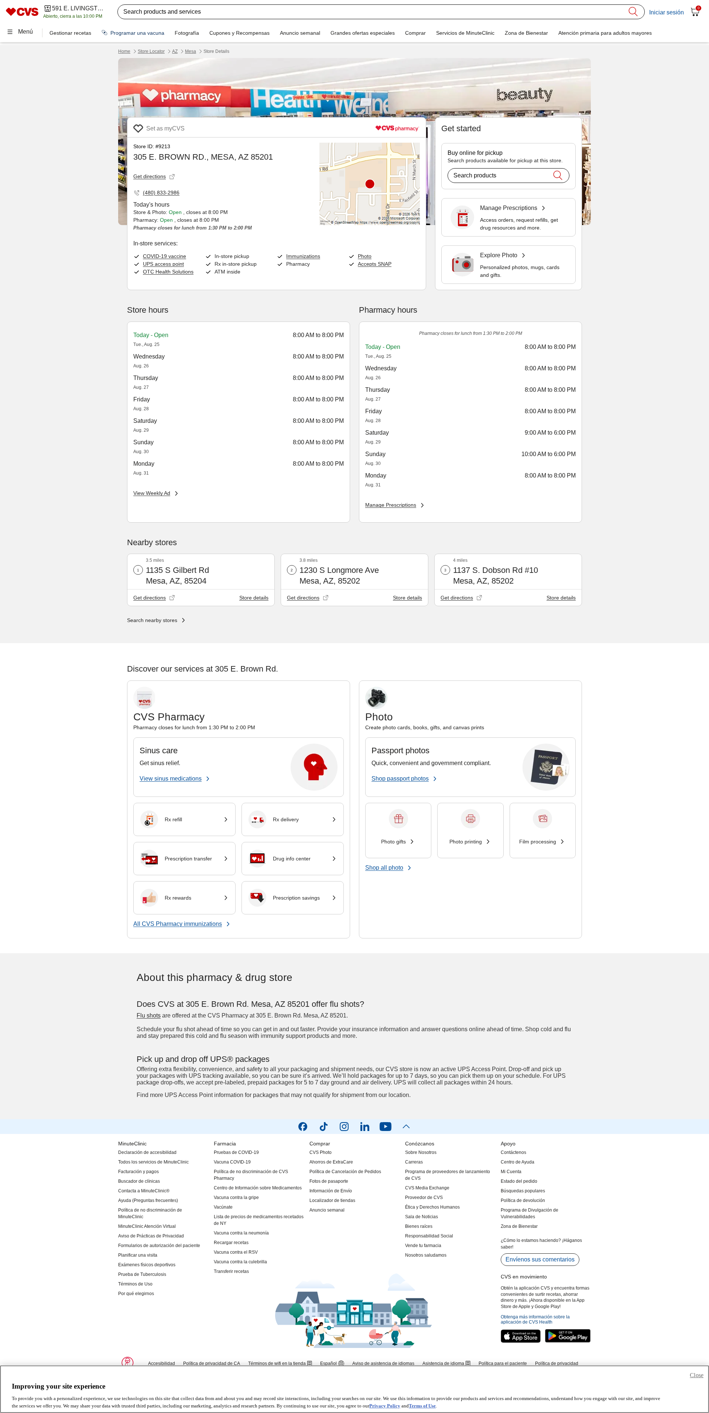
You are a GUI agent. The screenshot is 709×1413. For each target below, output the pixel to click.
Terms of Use (422, 1405)
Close (696, 1375)
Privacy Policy (384, 1405)
